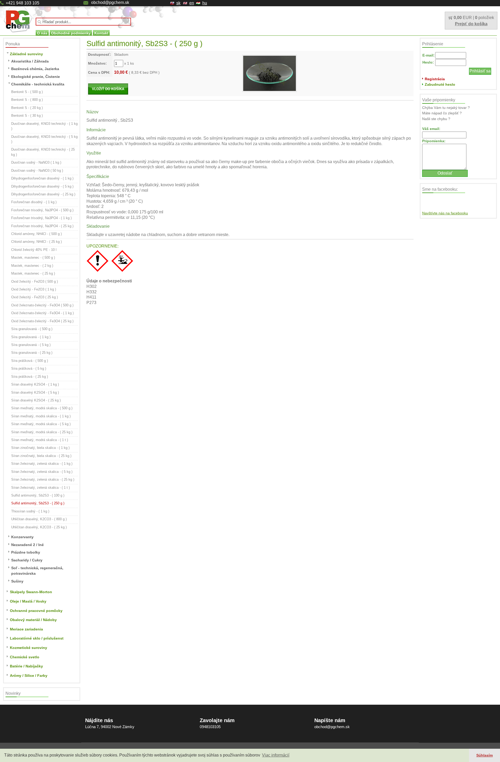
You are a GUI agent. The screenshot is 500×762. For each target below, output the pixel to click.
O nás (42, 33)
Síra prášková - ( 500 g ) (29, 361)
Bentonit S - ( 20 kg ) (27, 108)
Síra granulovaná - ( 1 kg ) (31, 337)
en (191, 3)
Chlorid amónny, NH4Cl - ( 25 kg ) (36, 242)
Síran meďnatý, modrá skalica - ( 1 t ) (39, 440)
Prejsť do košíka (471, 24)
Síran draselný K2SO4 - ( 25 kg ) (36, 400)
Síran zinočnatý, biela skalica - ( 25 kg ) (41, 456)
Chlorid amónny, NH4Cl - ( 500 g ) (36, 234)
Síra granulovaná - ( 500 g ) (31, 329)
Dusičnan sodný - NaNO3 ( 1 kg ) (36, 162)
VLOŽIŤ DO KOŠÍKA (108, 89)
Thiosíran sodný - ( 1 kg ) (30, 511)
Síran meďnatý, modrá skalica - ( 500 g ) (41, 408)
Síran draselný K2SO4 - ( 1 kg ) (35, 384)
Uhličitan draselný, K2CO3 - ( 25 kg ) (39, 527)
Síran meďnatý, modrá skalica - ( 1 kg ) (41, 416)
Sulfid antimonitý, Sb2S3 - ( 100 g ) (37, 495)
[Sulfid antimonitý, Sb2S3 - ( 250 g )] (269, 73)
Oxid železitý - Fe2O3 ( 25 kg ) (34, 297)
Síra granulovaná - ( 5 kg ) (31, 345)
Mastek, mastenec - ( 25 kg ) (33, 273)
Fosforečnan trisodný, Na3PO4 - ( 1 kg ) (41, 218)
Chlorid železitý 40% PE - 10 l (34, 250)
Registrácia (435, 79)
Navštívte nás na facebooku (445, 213)
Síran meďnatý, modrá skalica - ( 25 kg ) (41, 432)
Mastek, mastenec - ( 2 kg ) (32, 266)
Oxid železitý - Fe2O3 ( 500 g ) (34, 281)
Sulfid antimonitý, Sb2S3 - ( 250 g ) (37, 503)
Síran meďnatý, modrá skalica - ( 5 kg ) (41, 424)
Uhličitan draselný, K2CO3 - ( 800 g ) (39, 519)
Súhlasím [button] (484, 755)
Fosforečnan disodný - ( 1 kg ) (34, 202)
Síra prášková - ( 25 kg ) (29, 377)
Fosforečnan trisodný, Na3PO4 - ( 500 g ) (42, 210)
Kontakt (101, 33)
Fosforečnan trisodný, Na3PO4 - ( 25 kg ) (42, 226)
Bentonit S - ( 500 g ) (27, 92)
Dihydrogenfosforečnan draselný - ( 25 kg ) (43, 194)
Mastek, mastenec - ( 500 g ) (33, 257)
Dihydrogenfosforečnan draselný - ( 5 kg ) (42, 186)
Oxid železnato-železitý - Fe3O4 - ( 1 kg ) (42, 313)
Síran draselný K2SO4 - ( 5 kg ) (35, 392)
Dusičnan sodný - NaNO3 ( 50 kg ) (37, 170)
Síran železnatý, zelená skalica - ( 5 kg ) (41, 472)
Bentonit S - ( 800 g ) (27, 100)
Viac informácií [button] (275, 755)
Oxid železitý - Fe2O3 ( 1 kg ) (33, 289)
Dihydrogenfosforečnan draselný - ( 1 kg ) (42, 178)
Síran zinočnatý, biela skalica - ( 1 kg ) (40, 448)
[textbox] (83, 22)
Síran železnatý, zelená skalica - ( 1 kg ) (41, 464)
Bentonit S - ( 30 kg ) (27, 115)
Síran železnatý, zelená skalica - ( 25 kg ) (42, 479)
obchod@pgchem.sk (110, 2)
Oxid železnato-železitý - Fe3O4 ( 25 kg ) (42, 321)
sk (178, 3)
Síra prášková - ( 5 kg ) (28, 368)
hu (204, 3)
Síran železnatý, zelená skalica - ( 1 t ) (40, 488)
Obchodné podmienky (71, 33)
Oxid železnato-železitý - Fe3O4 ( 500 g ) (42, 305)
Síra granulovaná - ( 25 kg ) (31, 353)
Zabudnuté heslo (440, 84)
